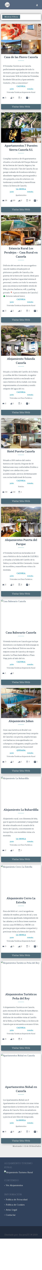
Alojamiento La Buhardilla (21, 810)
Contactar (11, 1215)
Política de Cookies (15, 1205)
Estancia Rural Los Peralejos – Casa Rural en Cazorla (21, 252)
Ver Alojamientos (14, 1185)
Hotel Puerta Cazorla (21, 451)
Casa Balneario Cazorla (21, 632)
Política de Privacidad (16, 1199)
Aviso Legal (11, 1210)
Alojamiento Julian (21, 721)
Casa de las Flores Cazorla (21, 57)
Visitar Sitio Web (21, 106)
